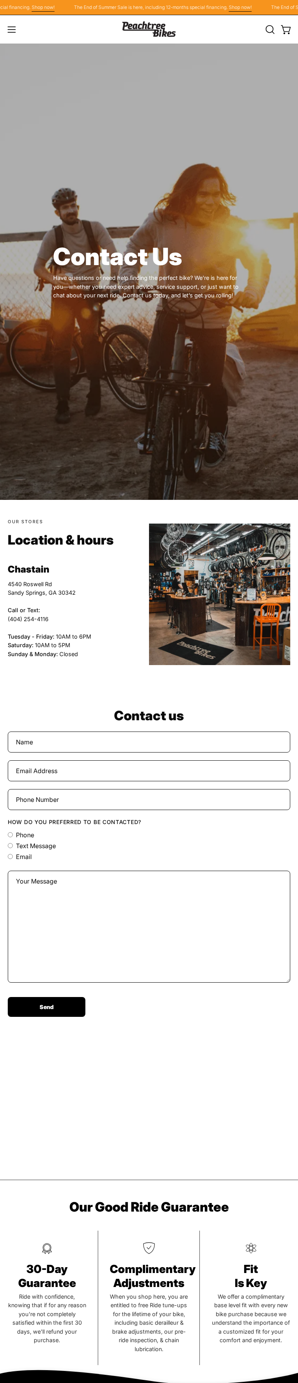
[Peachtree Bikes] (149, 29)
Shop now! (31, 7)
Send (47, 1007)
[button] (269, 29)
